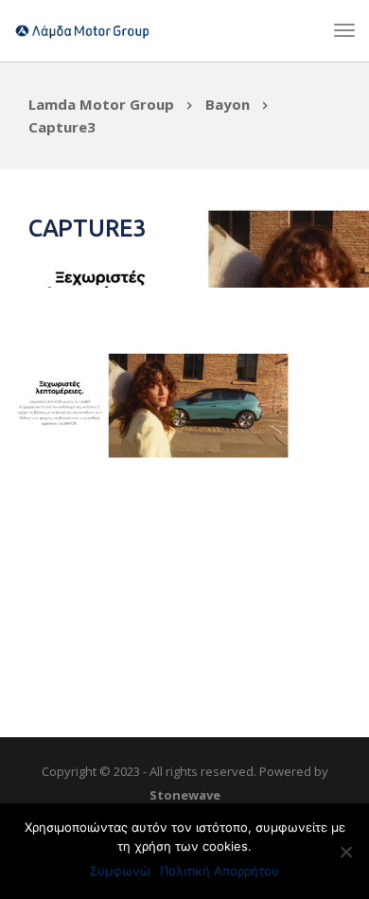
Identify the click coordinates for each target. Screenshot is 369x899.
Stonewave (184, 794)
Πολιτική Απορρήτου (219, 870)
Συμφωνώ (120, 870)
